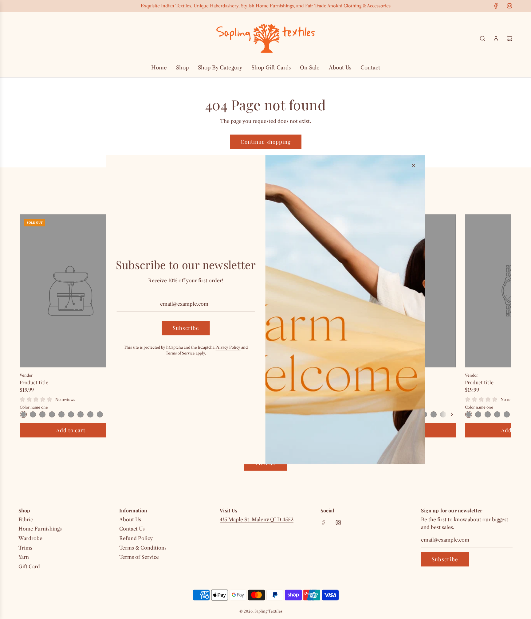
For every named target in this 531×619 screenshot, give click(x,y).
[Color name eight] (90, 414)
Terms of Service (180, 353)
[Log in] (496, 38)
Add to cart (70, 430)
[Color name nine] (100, 414)
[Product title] (71, 290)
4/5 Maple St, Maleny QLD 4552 (256, 519)
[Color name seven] (80, 414)
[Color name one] (23, 414)
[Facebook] (496, 6)
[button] (31, 326)
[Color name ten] (443, 414)
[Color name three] (42, 414)
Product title (34, 382)
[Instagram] (509, 6)
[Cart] (509, 38)
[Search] (482, 38)
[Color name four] (52, 414)
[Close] (413, 165)
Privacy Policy (227, 347)
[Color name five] (61, 414)
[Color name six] (71, 414)
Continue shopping (266, 141)
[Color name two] (33, 414)
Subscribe (445, 559)
